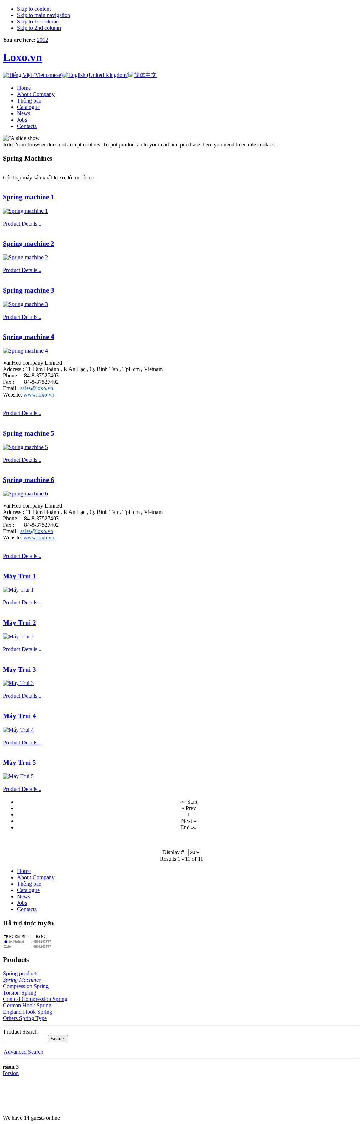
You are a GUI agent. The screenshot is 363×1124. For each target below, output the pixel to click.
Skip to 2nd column (39, 28)
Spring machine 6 (28, 479)
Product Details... (22, 224)
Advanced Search (23, 1052)
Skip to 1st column (38, 21)
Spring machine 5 (28, 433)
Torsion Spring (19, 993)
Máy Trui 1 (19, 576)
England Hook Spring (27, 1012)
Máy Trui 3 (19, 669)
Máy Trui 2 (19, 622)
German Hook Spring (27, 1005)
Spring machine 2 (28, 243)
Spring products (20, 973)
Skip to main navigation (43, 15)
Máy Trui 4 (19, 716)
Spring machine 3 (28, 290)
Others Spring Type (25, 1018)
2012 (42, 40)
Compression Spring (26, 986)
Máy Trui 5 (19, 762)
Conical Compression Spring (35, 999)
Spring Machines (22, 980)
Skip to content (34, 9)
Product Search (21, 1032)
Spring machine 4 (28, 336)
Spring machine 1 (28, 197)
